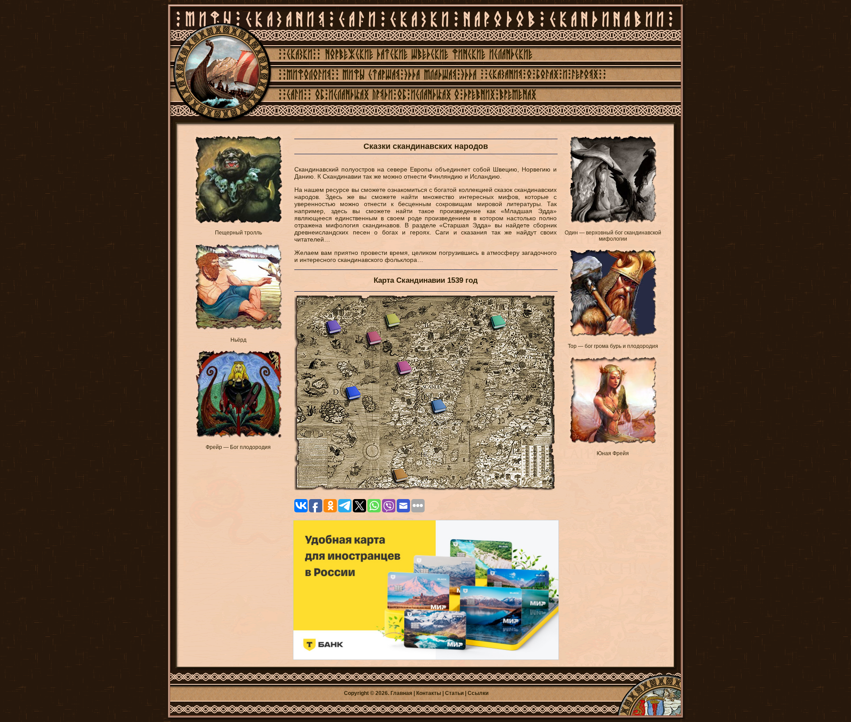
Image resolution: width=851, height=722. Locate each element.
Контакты (428, 693)
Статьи (454, 693)
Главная (401, 693)
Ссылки (478, 693)
